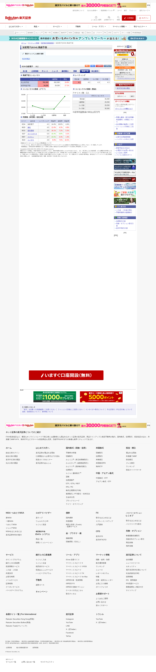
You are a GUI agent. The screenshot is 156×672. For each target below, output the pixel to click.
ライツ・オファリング (74, 504)
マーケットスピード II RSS (76, 566)
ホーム (23, 43)
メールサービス (12, 580)
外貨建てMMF (131, 456)
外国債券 (69, 521)
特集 (97, 577)
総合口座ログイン (13, 453)
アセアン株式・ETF (103, 481)
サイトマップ (131, 590)
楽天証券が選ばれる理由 (45, 453)
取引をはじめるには (103, 518)
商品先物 (129, 542)
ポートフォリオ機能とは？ (124, 109)
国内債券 (69, 518)
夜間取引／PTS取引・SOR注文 (78, 494)
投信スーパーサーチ (133, 470)
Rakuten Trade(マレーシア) (16, 626)
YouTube (69, 622)
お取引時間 (10, 577)
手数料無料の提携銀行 (124, 212)
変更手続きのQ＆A (123, 148)
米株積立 (99, 460)
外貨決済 (9, 573)
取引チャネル (71, 594)
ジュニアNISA (11, 528)
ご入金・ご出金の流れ (124, 210)
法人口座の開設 (12, 463)
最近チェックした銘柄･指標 (34, 54)
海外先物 (129, 546)
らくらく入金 (41, 560)
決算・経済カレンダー (104, 580)
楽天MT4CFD (101, 540)
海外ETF (99, 466)
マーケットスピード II (74, 563)
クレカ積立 (130, 463)
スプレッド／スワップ (104, 521)
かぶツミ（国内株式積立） (77, 466)
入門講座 (99, 524)
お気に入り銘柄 (102, 583)
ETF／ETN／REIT (73, 483)
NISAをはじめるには (14, 531)
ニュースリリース (133, 563)
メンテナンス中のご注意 (125, 139)
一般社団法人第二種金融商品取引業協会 (65, 641)
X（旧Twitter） (71, 629)
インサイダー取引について (95, 409)
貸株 (67, 477)
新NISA (8, 518)
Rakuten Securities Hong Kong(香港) (20, 619)
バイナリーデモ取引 (133, 524)
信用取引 (69, 470)
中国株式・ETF (102, 478)
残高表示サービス (42, 566)
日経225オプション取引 (135, 539)
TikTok (68, 636)
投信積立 (129, 460)
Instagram (70, 619)
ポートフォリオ (102, 587)
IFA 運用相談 (131, 580)
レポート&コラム (102, 573)
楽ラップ (39, 518)
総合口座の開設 (12, 456)
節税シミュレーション (44, 542)
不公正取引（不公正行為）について (119, 409)
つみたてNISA (11, 524)
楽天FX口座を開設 (123, 88)
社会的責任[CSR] (132, 573)
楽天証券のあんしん (43, 463)
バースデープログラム (14, 590)
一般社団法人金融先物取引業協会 (30, 641)
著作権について (47, 412)
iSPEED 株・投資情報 (74, 580)
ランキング (130, 466)
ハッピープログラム (43, 573)
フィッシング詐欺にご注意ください (70, 409)
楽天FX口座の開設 (13, 460)
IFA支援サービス (132, 583)
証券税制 (9, 583)
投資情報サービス (13, 566)
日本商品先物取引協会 (46, 641)
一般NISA (9, 521)
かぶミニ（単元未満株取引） (77, 459)
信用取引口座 (121, 221)
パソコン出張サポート (124, 155)
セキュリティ (131, 566)
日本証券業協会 (15, 641)
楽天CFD (99, 536)
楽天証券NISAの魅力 (14, 535)
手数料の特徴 (71, 453)
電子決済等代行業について (136, 570)
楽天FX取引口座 (122, 228)
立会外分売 (70, 497)
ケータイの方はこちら (74, 590)
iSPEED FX (70, 583)
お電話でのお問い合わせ (125, 150)
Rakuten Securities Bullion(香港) (18, 622)
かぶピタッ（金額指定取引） (77, 463)
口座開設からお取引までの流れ (48, 456)
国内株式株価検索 (47, 43)
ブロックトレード (73, 501)
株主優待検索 (101, 563)
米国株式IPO (101, 463)
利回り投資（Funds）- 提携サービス (74, 525)
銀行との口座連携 (13, 563)
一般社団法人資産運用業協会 (85, 641)
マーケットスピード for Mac (77, 577)
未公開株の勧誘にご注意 (125, 124)
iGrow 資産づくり (72, 560)
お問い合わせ (101, 602)
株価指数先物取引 (133, 536)
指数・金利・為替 (103, 560)
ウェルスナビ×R (42, 521)
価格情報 (69, 538)
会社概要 (129, 560)
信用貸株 (70, 480)
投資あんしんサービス (44, 570)
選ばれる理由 (131, 453)
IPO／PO (69, 487)
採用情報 (129, 577)
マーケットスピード (73, 570)
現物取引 (69, 456)
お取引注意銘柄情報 (123, 137)
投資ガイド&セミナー (44, 460)
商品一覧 (39, 539)
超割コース (40, 585)
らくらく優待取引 (73, 473)
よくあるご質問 (121, 153)
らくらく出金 (41, 563)
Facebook (70, 633)
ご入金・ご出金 (12, 570)
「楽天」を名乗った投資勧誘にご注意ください (39, 409)
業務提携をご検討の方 (134, 587)
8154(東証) (26, 59)
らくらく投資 (41, 524)
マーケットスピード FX (75, 573)
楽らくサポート (102, 605)
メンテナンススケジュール (126, 78)
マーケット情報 (33, 43)
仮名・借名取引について (31, 412)
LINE (68, 626)
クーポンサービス (13, 587)
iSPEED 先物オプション (75, 587)
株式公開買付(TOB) (73, 490)
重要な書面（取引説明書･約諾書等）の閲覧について (125, 119)
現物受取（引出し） (73, 542)
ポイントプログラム (13, 560)
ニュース (99, 570)
